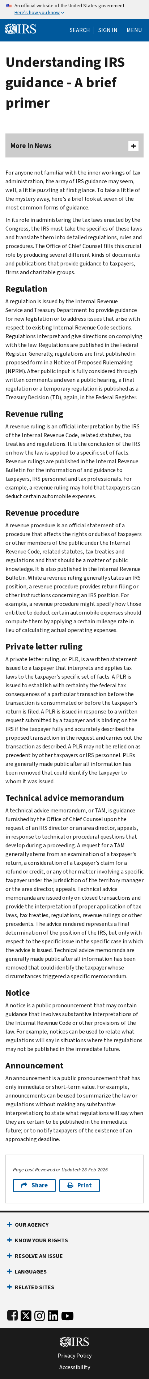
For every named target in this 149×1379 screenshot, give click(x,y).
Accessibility (74, 1367)
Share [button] (39, 1185)
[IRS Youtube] (67, 1314)
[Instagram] (39, 1314)
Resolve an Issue (39, 1256)
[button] (108, 30)
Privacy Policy (74, 1355)
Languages (31, 1271)
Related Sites (34, 1287)
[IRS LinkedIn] (53, 1314)
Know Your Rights (41, 1240)
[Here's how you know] (74, 9)
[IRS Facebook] (12, 1314)
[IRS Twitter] (26, 1314)
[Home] (20, 28)
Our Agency (31, 1224)
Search (80, 30)
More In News (31, 145)
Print (84, 1185)
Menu (134, 30)
